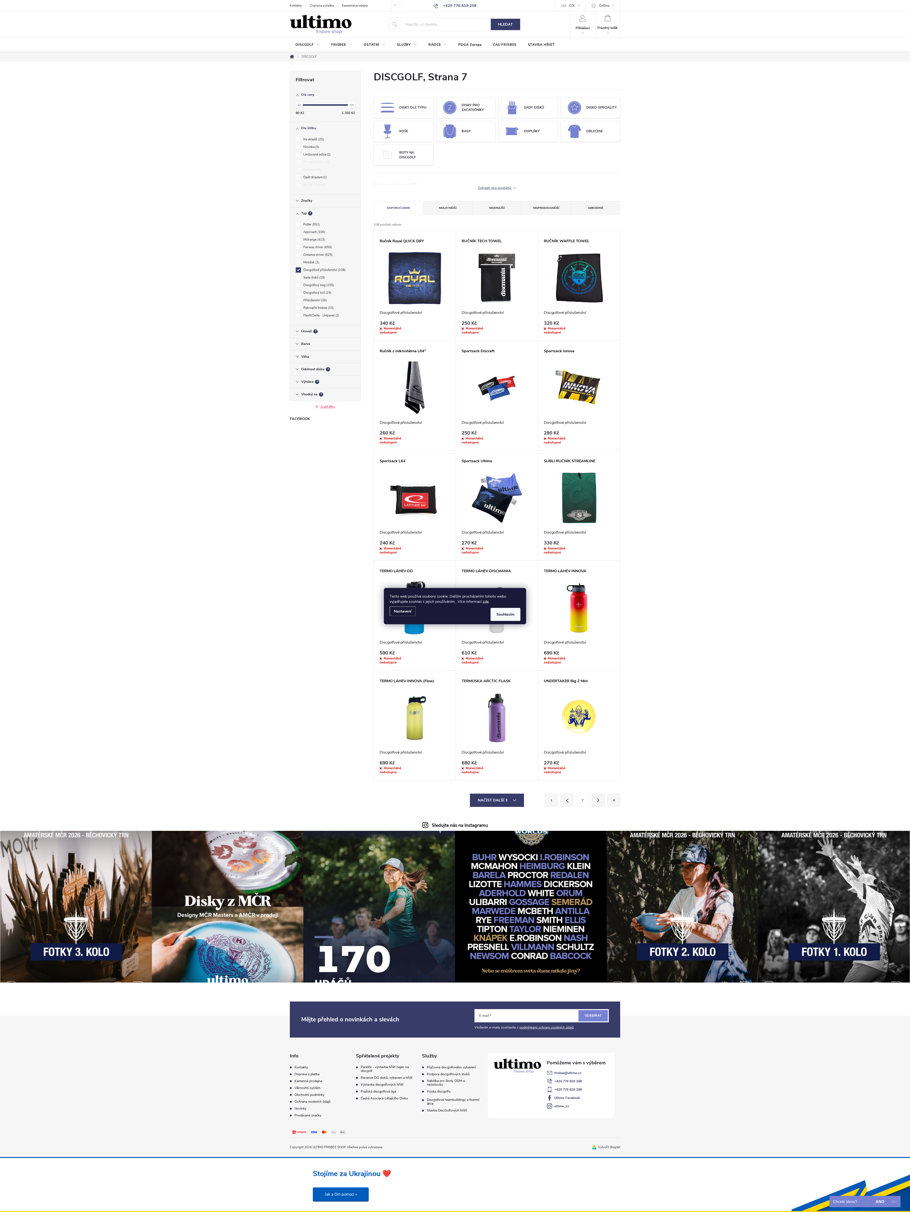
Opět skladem (314, 177)
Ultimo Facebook (567, 1098)
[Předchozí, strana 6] (566, 800)
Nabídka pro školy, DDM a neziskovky (446, 1083)
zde (486, 601)
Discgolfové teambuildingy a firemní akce (453, 1102)
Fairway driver (317, 247)
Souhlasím (505, 614)
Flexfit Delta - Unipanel (320, 315)
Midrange (313, 240)
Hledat (505, 24)
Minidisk (310, 262)
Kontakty (296, 6)
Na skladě (313, 139)
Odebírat (593, 1015)
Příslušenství (314, 300)
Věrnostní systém (307, 1088)
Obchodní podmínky (309, 1095)
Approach (313, 232)
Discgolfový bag (318, 285)
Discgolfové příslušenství (324, 270)
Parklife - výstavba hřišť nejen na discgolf (385, 1069)
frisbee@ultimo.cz (567, 1073)
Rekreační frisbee (318, 308)
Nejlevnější (447, 208)
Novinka (310, 147)
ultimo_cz (561, 1106)
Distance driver (317, 255)
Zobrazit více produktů (495, 188)
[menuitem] (308, 44)
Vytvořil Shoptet (609, 1147)
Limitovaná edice (316, 154)
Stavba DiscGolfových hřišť (447, 1110)
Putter (311, 224)
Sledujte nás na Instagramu (460, 825)
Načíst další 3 (493, 800)
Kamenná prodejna (355, 6)
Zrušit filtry (327, 407)
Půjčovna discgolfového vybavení (451, 1067)
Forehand (311, 170)
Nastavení (402, 611)
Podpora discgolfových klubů (448, 1074)
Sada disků (313, 277)
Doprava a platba (322, 6)
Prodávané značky (308, 1115)
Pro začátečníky (315, 162)
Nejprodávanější (546, 208)
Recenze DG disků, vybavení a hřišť (386, 1078)
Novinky (300, 1108)
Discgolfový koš (316, 293)
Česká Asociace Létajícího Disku (384, 1098)
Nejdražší (497, 208)
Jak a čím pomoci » (341, 1194)
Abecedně (595, 208)
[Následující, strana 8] (598, 800)
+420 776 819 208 (568, 1081)
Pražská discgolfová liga (378, 1091)
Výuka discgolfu (438, 1091)
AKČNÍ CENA (314, 185)
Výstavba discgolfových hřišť (382, 1085)
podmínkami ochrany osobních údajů (546, 1027)
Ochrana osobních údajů (313, 1101)
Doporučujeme (398, 208)
